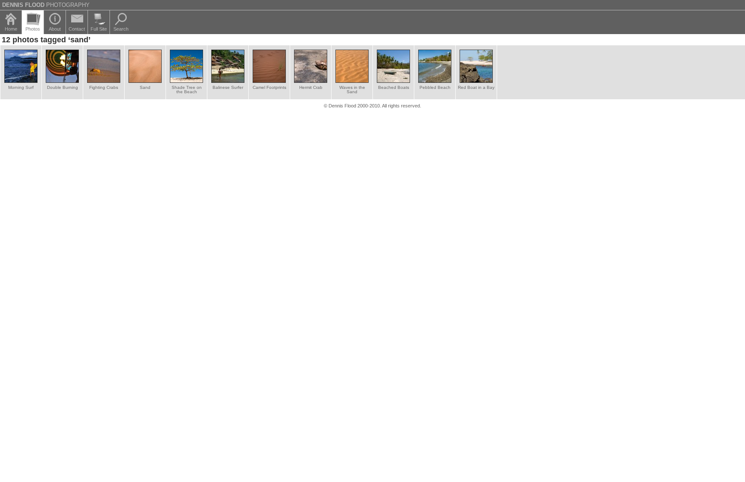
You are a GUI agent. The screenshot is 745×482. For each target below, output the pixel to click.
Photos (32, 29)
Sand (145, 87)
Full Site (99, 29)
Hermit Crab (310, 87)
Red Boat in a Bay (476, 87)
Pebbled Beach (435, 87)
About (55, 29)
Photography (46, 5)
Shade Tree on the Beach (187, 89)
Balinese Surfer (228, 87)
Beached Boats (393, 87)
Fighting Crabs (103, 87)
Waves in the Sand (352, 89)
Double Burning (62, 87)
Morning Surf (21, 87)
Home (11, 29)
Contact (77, 29)
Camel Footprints (269, 87)
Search (120, 29)
